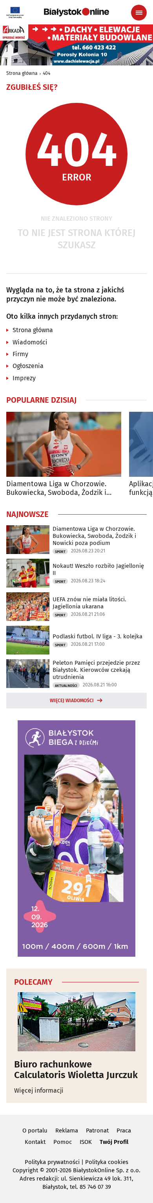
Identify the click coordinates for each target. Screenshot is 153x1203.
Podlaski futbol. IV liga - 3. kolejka (97, 636)
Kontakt (35, 1141)
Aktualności (66, 686)
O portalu (34, 1130)
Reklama (66, 1130)
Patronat (97, 1130)
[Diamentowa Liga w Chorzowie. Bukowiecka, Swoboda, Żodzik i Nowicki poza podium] (63, 444)
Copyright (25, 1170)
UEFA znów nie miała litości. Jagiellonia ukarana (89, 603)
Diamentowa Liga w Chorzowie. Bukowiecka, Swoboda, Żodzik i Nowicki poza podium (56, 488)
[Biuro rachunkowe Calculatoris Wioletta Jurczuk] (76, 1021)
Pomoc (62, 1141)
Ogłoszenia (28, 366)
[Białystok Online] (76, 12)
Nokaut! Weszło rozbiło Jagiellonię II (98, 569)
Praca (124, 1130)
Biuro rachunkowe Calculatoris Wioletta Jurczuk (76, 1069)
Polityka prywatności (52, 1162)
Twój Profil (114, 1141)
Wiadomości (30, 342)
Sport (60, 552)
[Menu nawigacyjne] (139, 12)
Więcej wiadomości (72, 700)
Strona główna (22, 73)
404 (46, 73)
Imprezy (24, 378)
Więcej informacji (39, 1090)
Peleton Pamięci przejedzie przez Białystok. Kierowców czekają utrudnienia (96, 670)
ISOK (86, 1141)
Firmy (20, 354)
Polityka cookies (106, 1162)
